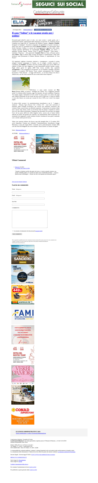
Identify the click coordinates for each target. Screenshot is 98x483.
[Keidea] (22, 303)
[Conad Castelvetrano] (22, 424)
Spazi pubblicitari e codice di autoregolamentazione (31, 433)
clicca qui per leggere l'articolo (19, 181)
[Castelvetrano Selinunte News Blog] (49, 14)
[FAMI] (22, 324)
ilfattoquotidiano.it (28, 29)
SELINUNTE (17, 18)
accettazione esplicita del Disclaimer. (66, 452)
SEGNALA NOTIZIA (19, 17)
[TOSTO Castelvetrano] (22, 404)
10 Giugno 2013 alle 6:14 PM (22, 168)
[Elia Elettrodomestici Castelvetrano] (49, 26)
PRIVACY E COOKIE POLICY (18, 457)
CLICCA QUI (32, 467)
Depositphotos (22, 460)
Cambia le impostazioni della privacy (19, 464)
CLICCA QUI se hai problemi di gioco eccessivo (43, 454)
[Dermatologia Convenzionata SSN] (22, 344)
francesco (17, 167)
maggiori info (39, 231)
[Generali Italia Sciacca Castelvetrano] (23, 153)
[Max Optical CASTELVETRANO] (22, 283)
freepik (20, 461)
